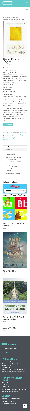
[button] (24, 24)
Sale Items (6, 3)
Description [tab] (8, 147)
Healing (18, 134)
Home (4, 17)
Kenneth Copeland (19, 138)
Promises (23, 134)
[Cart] (25, 406)
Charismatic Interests (9, 134)
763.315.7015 (5, 398)
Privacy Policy (5, 353)
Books (8, 17)
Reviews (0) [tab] (8, 149)
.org (19, 398)
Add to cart (8, 125)
